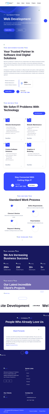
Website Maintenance (34, 125)
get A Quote (32, 185)
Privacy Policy (42, 411)
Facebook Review (14, 345)
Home (18, 3)
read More (8, 138)
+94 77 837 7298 (25, 92)
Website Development (12, 125)
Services (28, 3)
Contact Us (20, 30)
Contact (39, 3)
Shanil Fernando (19, 331)
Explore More (8, 30)
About (22, 3)
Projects (33, 3)
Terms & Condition (33, 411)
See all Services (38, 113)
